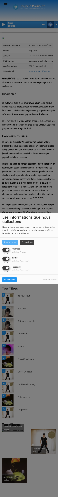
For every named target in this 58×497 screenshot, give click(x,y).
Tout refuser (27, 242)
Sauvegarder (9, 279)
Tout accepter (10, 242)
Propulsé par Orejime (48, 279)
